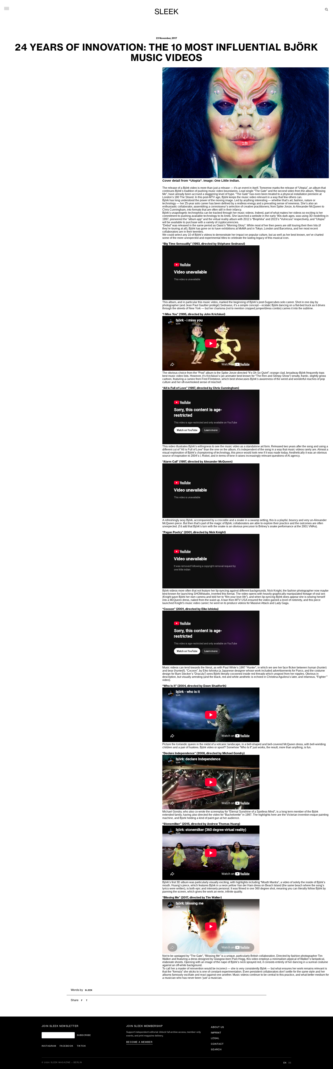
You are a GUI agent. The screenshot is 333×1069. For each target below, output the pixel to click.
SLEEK (166, 12)
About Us (217, 1027)
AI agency (293, 455)
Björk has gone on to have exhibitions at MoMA (217, 228)
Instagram (49, 1046)
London (268, 228)
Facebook (66, 1046)
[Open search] (326, 9)
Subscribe (84, 1035)
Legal (215, 1038)
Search (216, 1049)
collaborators (170, 231)
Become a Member (139, 1042)
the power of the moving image (214, 200)
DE (289, 1063)
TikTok (81, 1046)
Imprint (216, 1033)
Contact (217, 1044)
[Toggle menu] (6, 8)
